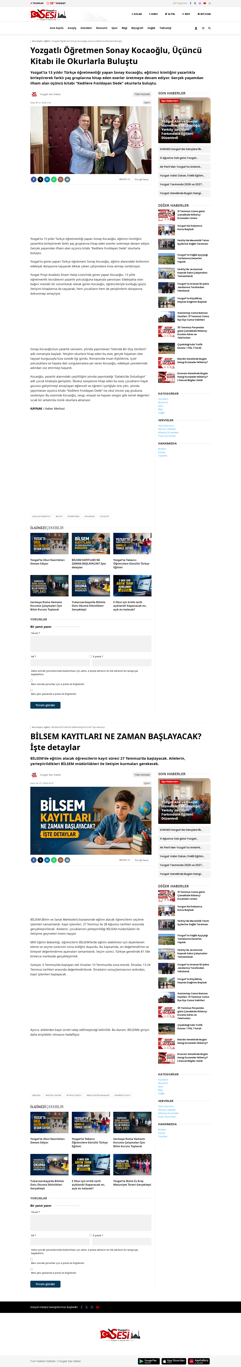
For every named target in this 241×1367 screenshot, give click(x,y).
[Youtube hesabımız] (204, 3)
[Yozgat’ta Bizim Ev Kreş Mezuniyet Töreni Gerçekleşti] (132, 1165)
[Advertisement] (14, 87)
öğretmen (74, 516)
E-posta (98, 656)
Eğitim (147, 102)
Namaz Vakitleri (167, 429)
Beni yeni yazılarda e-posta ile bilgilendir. (54, 693)
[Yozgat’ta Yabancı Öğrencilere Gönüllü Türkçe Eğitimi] (132, 544)
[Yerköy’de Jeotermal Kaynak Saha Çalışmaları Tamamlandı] (166, 278)
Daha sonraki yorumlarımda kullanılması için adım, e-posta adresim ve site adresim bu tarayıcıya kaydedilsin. (84, 672)
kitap (59, 516)
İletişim (162, 448)
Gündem (86, 28)
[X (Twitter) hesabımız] (195, 3)
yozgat (105, 516)
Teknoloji (165, 28)
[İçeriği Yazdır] (67, 179)
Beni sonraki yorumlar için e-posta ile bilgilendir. (58, 684)
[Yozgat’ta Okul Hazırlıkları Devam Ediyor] (49, 544)
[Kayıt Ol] (196, 28)
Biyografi (137, 28)
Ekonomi (101, 28)
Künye (161, 452)
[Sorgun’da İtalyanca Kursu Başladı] (166, 234)
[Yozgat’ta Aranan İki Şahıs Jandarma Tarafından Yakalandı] (166, 292)
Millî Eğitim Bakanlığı (98, 1095)
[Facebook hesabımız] (190, 3)
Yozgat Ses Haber (50, 94)
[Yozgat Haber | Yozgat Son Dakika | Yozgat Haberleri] (48, 19)
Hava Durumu (166, 425)
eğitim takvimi (54, 1095)
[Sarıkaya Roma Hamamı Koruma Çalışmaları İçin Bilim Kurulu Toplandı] (49, 586)
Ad (33, 656)
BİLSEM (37, 1095)
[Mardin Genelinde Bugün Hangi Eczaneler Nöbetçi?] (166, 367)
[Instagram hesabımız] (200, 3)
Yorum (35, 633)
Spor (114, 28)
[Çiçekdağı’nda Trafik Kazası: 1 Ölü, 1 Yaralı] (166, 353)
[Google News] (141, 179)
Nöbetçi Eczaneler (168, 432)
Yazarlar (162, 455)
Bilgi (124, 28)
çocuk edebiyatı (42, 516)
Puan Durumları (167, 436)
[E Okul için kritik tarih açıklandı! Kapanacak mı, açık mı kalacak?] (132, 586)
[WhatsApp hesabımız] (210, 3)
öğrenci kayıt (123, 1095)
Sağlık (151, 28)
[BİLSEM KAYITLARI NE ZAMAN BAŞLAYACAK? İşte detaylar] (91, 544)
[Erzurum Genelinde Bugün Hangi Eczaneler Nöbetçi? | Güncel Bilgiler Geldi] (166, 382)
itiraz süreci (74, 1095)
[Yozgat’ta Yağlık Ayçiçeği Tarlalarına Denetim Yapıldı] (166, 263)
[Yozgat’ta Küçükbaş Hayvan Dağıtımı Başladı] (166, 307)
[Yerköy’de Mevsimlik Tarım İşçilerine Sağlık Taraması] (166, 249)
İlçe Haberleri (169, 100)
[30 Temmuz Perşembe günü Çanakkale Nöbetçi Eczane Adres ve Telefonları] (166, 336)
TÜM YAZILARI (142, 94)
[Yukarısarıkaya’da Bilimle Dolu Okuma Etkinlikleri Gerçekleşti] (91, 586)
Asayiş (72, 28)
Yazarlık (90, 516)
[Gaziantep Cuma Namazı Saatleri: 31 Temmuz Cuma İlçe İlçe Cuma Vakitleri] (166, 321)
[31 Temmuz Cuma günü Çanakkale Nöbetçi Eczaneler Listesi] (166, 220)
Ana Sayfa (56, 28)
